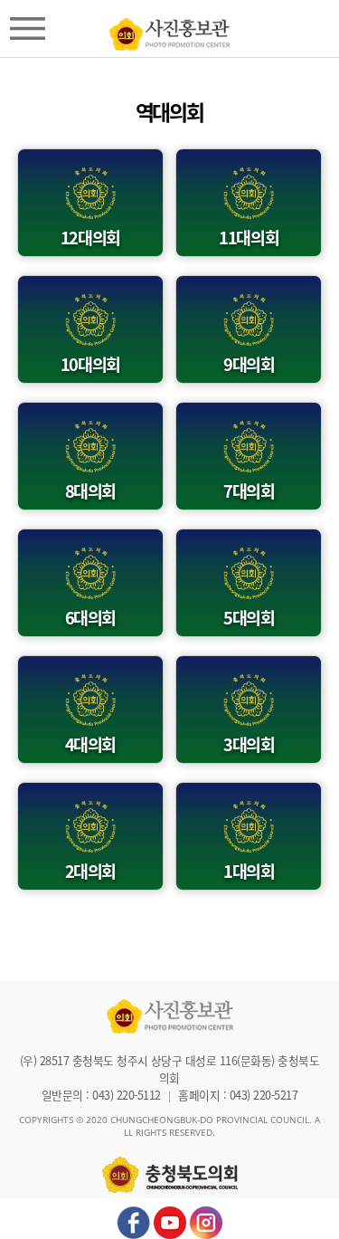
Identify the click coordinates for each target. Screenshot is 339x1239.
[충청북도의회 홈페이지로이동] (169, 30)
